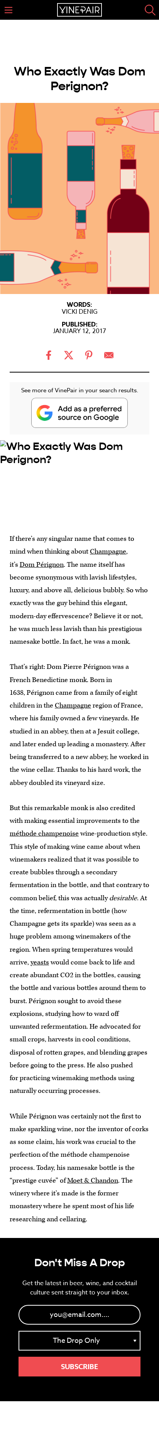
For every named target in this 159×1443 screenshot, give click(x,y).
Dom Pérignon (42, 564)
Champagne (108, 551)
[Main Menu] (8, 10)
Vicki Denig (80, 311)
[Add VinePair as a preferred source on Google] (79, 413)
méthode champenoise (44, 833)
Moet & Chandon (92, 1180)
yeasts (39, 962)
